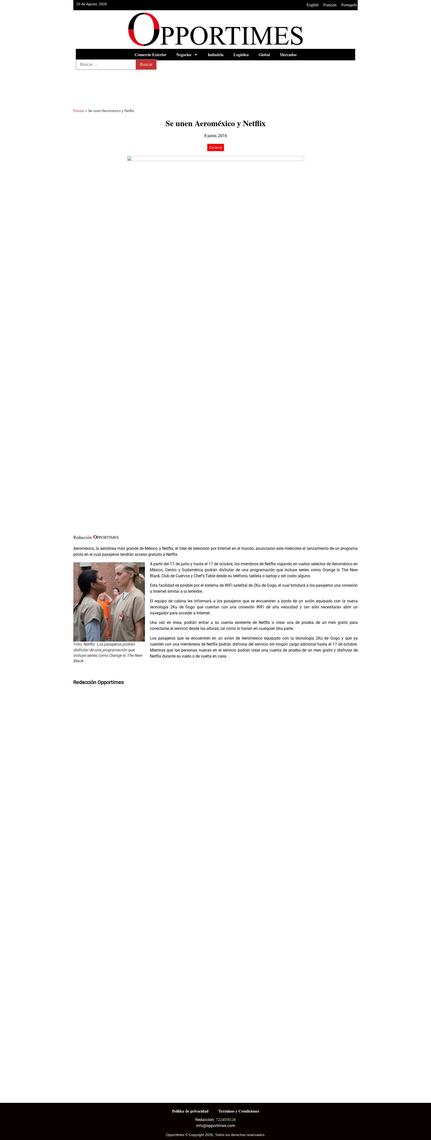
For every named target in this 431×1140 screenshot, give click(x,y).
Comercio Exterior (150, 54)
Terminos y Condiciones (238, 1111)
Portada (78, 111)
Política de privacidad (190, 1111)
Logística (241, 54)
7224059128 (226, 1120)
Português (349, 5)
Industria (215, 54)
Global (264, 54)
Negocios (183, 54)
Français (329, 5)
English (313, 5)
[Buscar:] (106, 64)
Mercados (288, 54)
